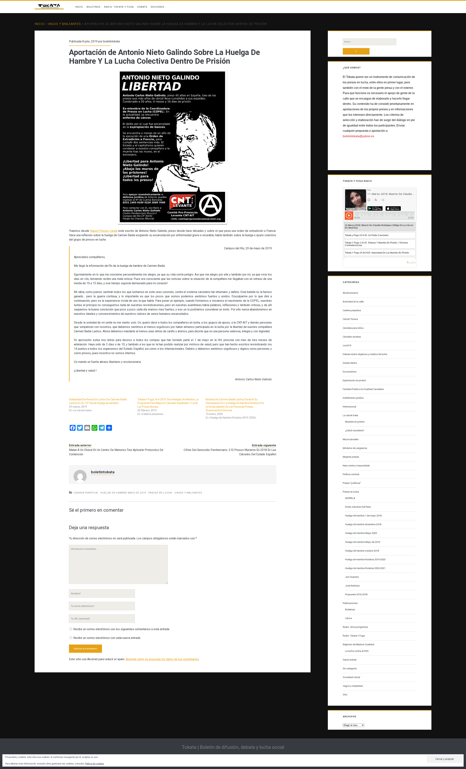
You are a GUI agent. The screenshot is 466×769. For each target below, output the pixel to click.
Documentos (349, 371)
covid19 (347, 345)
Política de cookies (94, 763)
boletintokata (111, 41)
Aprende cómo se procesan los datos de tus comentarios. (162, 659)
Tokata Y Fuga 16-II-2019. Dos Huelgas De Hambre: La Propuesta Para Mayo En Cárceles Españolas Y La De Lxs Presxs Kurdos (168, 403)
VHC (345, 694)
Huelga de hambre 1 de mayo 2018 (363, 515)
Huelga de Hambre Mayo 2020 (361, 533)
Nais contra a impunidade (356, 465)
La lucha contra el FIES (357, 651)
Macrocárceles (350, 439)
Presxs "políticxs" (352, 483)
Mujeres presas (351, 456)
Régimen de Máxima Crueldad (358, 644)
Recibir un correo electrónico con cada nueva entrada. (107, 638)
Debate (142, 6)
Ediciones (158, 6)
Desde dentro (350, 363)
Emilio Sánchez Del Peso (358, 507)
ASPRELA (350, 498)
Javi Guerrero (352, 577)
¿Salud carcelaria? (354, 430)
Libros (348, 618)
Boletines (94, 6)
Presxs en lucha (160, 492)
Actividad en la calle (353, 301)
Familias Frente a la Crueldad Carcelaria (363, 389)
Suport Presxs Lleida (103, 231)
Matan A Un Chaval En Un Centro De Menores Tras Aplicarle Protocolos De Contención (116, 452)
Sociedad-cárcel (351, 677)
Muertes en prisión (355, 421)
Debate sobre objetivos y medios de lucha (365, 354)
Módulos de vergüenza (355, 448)
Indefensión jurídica (353, 398)
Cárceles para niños (353, 328)
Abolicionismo (350, 293)
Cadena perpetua (86, 492)
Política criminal (351, 474)
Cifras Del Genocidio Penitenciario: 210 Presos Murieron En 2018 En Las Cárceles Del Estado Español (230, 452)
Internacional (349, 406)
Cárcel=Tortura (350, 319)
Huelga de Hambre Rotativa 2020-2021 (365, 568)
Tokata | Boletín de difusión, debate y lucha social (233, 747)
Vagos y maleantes (64, 24)
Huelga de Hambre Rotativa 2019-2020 (365, 559)
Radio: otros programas (355, 627)
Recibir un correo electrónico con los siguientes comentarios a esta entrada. (121, 629)
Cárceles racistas (352, 336)
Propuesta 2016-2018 (356, 594)
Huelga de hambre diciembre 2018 (363, 524)
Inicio (79, 6)
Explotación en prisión (354, 380)
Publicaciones (350, 603)
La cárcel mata (350, 415)
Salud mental (349, 659)
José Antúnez (352, 585)
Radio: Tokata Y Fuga (119, 6)
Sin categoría (350, 668)
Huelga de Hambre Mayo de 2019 (123, 492)
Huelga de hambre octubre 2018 (362, 550)
